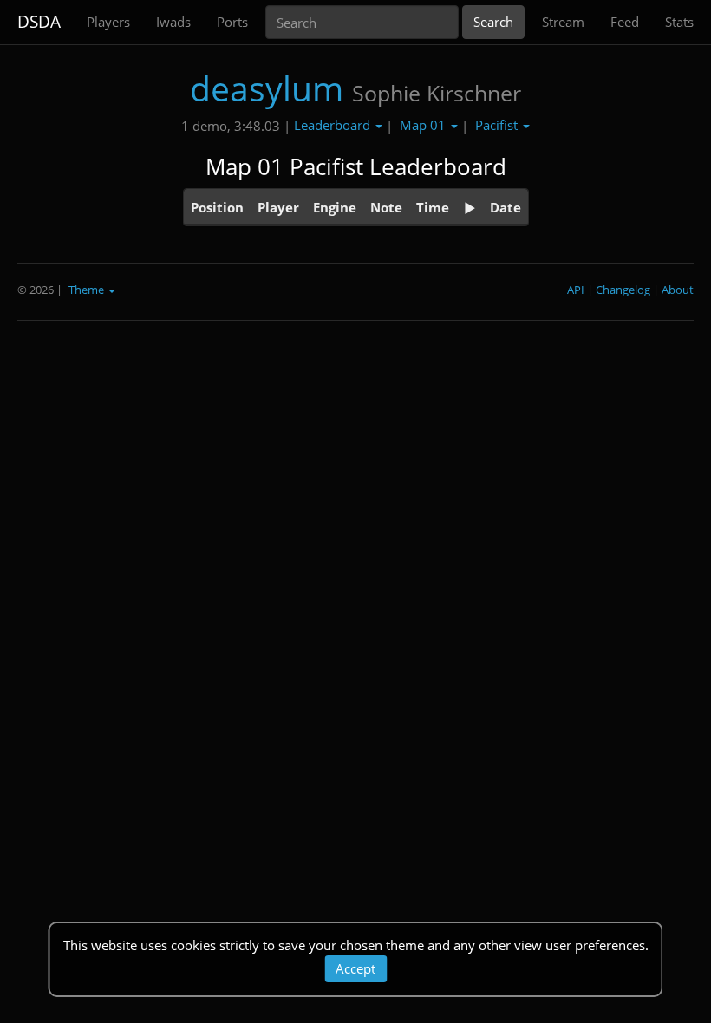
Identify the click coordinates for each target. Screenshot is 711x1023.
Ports (232, 21)
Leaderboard (334, 125)
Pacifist (498, 125)
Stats (679, 21)
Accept (355, 968)
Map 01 (424, 125)
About (678, 289)
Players (108, 21)
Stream (563, 21)
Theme (87, 289)
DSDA (39, 21)
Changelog (623, 289)
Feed (624, 21)
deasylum (266, 88)
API (575, 289)
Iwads (173, 21)
